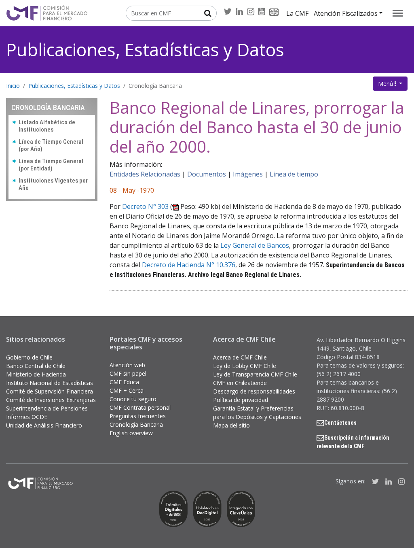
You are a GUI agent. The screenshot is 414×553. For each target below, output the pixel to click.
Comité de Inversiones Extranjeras (51, 400)
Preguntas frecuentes (138, 416)
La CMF (297, 13)
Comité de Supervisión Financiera (49, 391)
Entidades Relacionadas (145, 174)
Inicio (13, 85)
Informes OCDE (26, 417)
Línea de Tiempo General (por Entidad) (51, 164)
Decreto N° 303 (145, 206)
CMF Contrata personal (140, 407)
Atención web (127, 365)
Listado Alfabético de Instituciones (47, 126)
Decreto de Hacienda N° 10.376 (188, 264)
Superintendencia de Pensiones (47, 408)
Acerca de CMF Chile (240, 357)
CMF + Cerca (127, 390)
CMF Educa (124, 382)
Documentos (206, 174)
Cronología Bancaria (155, 85)
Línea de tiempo (294, 174)
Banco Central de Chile (35, 366)
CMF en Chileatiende (240, 383)
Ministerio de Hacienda (36, 374)
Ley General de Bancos (254, 245)
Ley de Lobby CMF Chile (244, 366)
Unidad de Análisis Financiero (44, 425)
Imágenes (248, 174)
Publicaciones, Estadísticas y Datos (145, 50)
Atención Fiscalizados (346, 13)
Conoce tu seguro (133, 399)
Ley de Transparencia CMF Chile (255, 374)
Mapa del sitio (231, 425)
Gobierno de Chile (29, 357)
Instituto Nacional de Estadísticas (49, 383)
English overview (131, 433)
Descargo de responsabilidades (254, 391)
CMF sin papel (128, 373)
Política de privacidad (240, 400)
